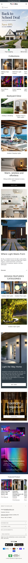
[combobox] (13, 7)
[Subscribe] (26, 534)
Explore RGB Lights (14, 469)
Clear (24, 7)
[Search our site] (2, 7)
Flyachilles (12, 558)
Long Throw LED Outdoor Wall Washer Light (5, 493)
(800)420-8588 (4, 514)
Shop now (14, 185)
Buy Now (14, 384)
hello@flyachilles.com (9, 509)
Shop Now (14, 416)
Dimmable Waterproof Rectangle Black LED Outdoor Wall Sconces (18, 494)
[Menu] (2, 4)
